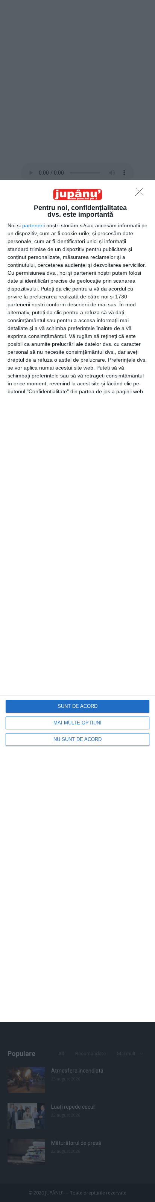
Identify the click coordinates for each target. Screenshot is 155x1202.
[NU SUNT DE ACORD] (141, 194)
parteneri (33, 225)
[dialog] (77, 601)
